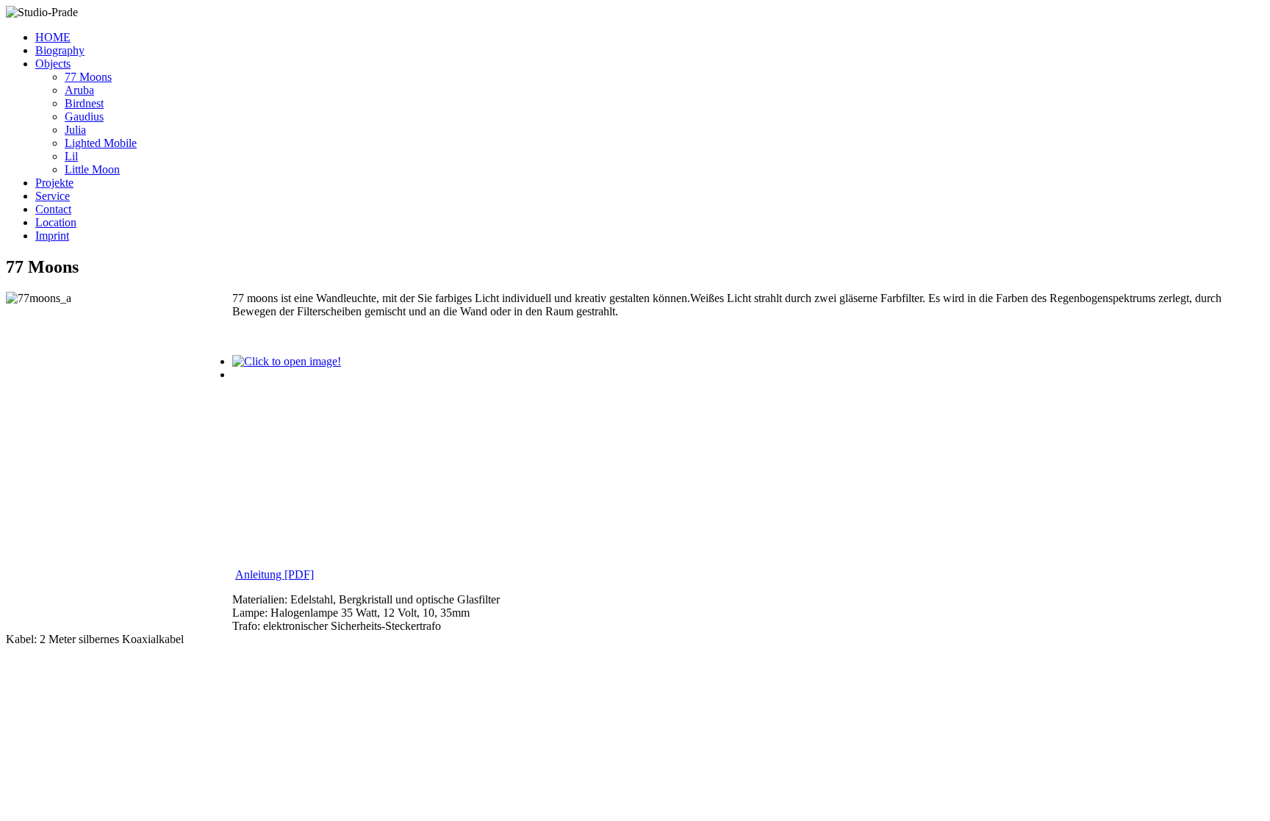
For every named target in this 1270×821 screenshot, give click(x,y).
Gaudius (84, 116)
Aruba (79, 90)
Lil (71, 156)
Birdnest (84, 103)
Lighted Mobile (101, 143)
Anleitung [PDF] (274, 574)
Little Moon (92, 169)
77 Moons (88, 77)
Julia (75, 129)
